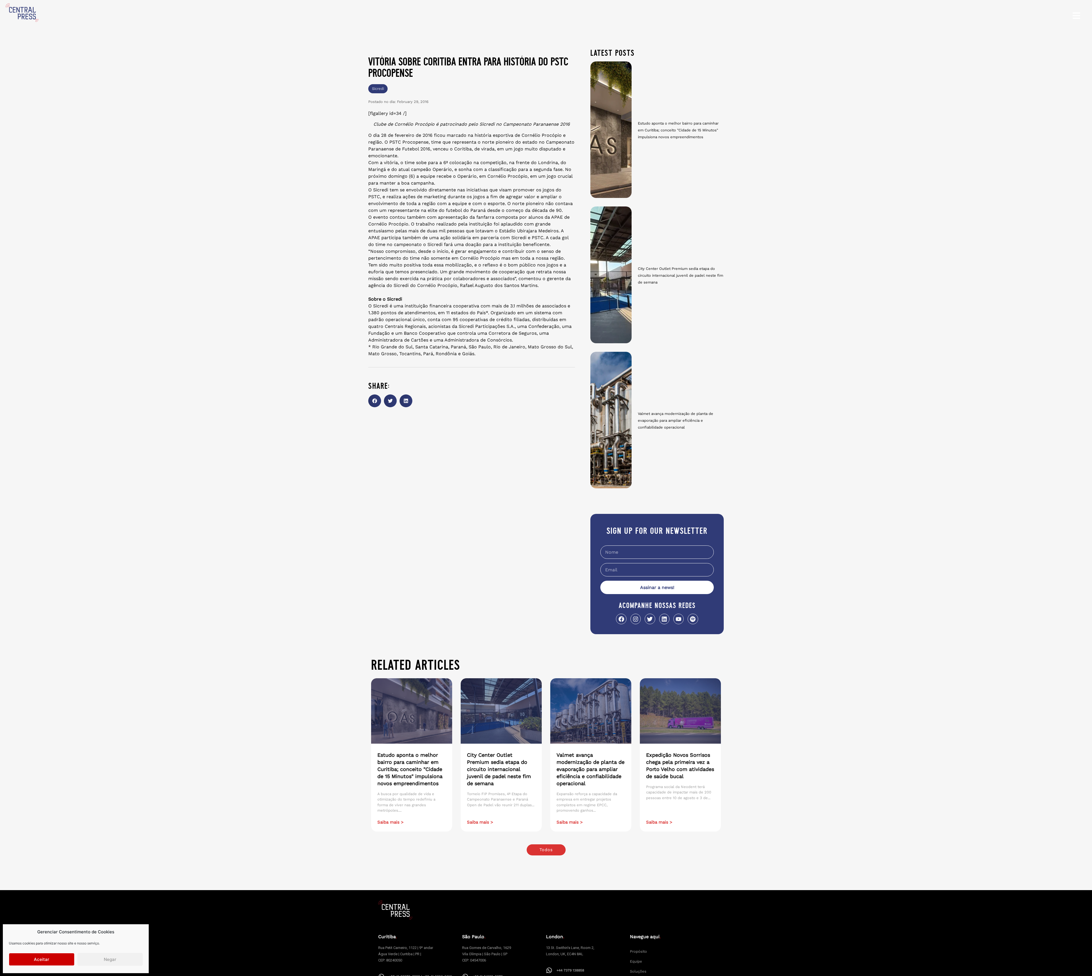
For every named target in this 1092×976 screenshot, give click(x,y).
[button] (374, 400)
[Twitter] (650, 619)
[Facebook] (621, 619)
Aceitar (41, 959)
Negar (110, 959)
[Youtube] (678, 619)
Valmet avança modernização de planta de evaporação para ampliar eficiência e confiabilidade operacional (675, 420)
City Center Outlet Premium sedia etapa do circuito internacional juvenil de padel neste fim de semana (680, 275)
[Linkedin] (664, 619)
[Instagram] (635, 619)
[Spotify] (693, 619)
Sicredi (378, 88)
